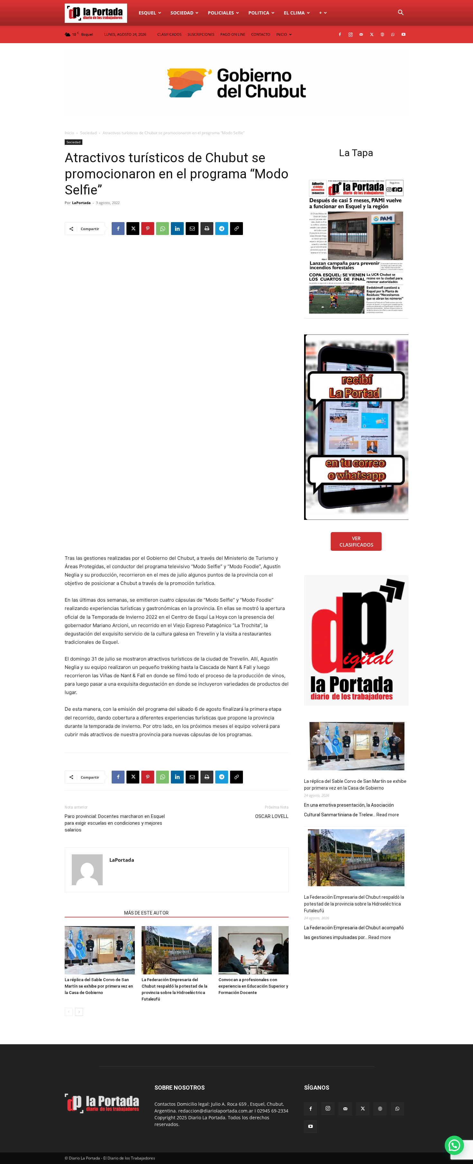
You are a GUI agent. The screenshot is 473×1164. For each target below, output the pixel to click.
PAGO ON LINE (232, 34)
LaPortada (81, 202)
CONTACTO (260, 34)
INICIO (281, 34)
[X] (371, 34)
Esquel (147, 13)
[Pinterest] (147, 228)
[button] (400, 13)
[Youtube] (403, 34)
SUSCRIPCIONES (201, 34)
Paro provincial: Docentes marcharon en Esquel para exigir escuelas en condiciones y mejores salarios (115, 823)
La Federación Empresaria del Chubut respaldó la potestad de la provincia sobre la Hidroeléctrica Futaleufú (354, 904)
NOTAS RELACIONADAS (92, 912)
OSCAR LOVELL (272, 816)
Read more (387, 815)
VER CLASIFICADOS (356, 541)
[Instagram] (350, 34)
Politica (258, 13)
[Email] (192, 228)
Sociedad (182, 13)
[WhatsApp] (393, 34)
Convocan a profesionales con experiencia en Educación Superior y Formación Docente (253, 986)
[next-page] (79, 1012)
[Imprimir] (206, 228)
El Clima (294, 13)
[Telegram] (221, 228)
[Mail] (361, 34)
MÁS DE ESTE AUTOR (146, 912)
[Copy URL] (236, 228)
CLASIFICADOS (169, 34)
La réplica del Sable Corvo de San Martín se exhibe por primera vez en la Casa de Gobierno (99, 986)
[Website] (382, 34)
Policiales (221, 13)
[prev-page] (69, 1012)
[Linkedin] (177, 228)
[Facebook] (340, 34)
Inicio (69, 133)
